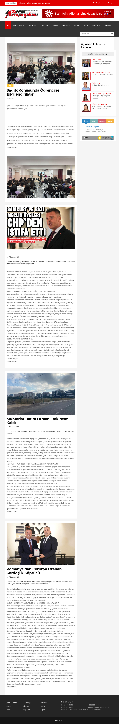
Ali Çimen (96, 83)
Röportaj (97, 25)
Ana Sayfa (97, 3)
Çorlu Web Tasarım (59, 720)
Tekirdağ (32, 25)
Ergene (108, 25)
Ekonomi (66, 25)
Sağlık (76, 25)
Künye (104, 3)
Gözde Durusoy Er (99, 104)
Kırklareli (44, 25)
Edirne (55, 25)
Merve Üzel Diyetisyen (101, 94)
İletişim (111, 3)
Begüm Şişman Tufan (101, 72)
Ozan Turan (96, 59)
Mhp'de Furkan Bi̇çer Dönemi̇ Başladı (34, 3)
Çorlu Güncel (18, 25)
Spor (86, 25)
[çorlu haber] (22, 14)
